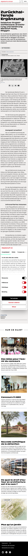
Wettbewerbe (6, 48)
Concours (7, 338)
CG (10, 543)
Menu (25, 1)
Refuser (14, 307)
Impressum (5, 543)
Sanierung (3, 318)
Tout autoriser (14, 298)
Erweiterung (3, 316)
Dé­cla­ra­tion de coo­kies (8, 548)
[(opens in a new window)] (18, 85)
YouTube (3, 552)
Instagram (10, 552)
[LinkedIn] (12, 85)
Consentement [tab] (5, 252)
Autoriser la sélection (14, 302)
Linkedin (6, 552)
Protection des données (8, 545)
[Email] (15, 85)
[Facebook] (9, 85)
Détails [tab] (13, 252)
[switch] (24, 282)
